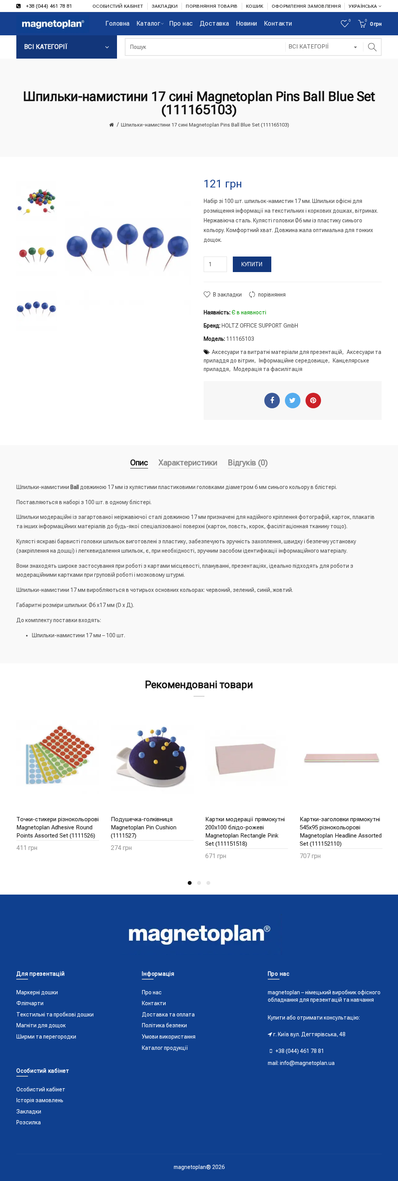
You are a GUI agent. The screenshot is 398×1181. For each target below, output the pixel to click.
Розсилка (28, 1122)
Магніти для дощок (41, 1025)
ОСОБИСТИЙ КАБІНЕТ (118, 6)
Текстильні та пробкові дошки (55, 1014)
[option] (36, 201)
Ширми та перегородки (46, 1037)
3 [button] (208, 883)
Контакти (154, 1003)
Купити (252, 264)
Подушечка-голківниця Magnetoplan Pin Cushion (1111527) (143, 827)
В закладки (227, 294)
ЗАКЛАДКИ (165, 6)
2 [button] (199, 883)
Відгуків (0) (248, 462)
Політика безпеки (164, 1025)
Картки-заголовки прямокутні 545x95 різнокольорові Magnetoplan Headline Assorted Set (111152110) (341, 831)
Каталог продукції (165, 1048)
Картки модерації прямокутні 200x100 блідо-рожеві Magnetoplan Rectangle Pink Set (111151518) (245, 831)
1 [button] (190, 883)
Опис (139, 462)
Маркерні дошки (37, 992)
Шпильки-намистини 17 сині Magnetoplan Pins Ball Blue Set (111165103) (205, 125)
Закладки (28, 1111)
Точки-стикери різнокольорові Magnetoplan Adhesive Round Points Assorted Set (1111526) (57, 827)
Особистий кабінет (40, 1089)
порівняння (272, 294)
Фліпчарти (30, 1003)
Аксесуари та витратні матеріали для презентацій (277, 352)
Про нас (152, 992)
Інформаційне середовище (293, 360)
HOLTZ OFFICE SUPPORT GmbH (260, 326)
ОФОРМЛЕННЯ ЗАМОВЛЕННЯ (306, 6)
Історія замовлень (39, 1100)
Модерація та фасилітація (268, 369)
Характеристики (188, 462)
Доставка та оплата (168, 1014)
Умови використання (169, 1037)
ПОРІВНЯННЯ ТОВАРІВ (211, 6)
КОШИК (255, 6)
